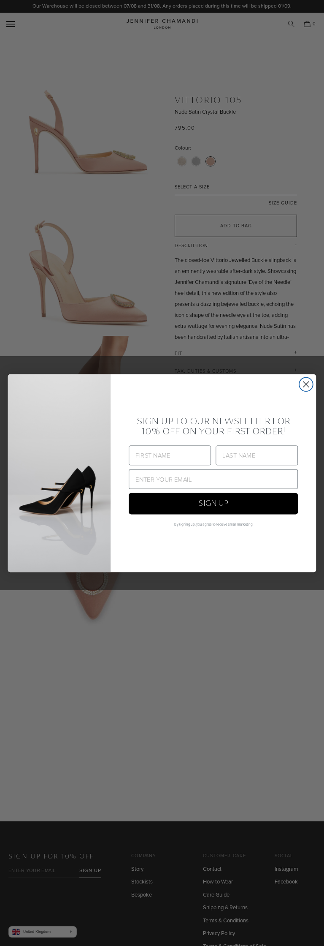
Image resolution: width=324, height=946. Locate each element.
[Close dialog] (306, 384)
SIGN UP (213, 503)
